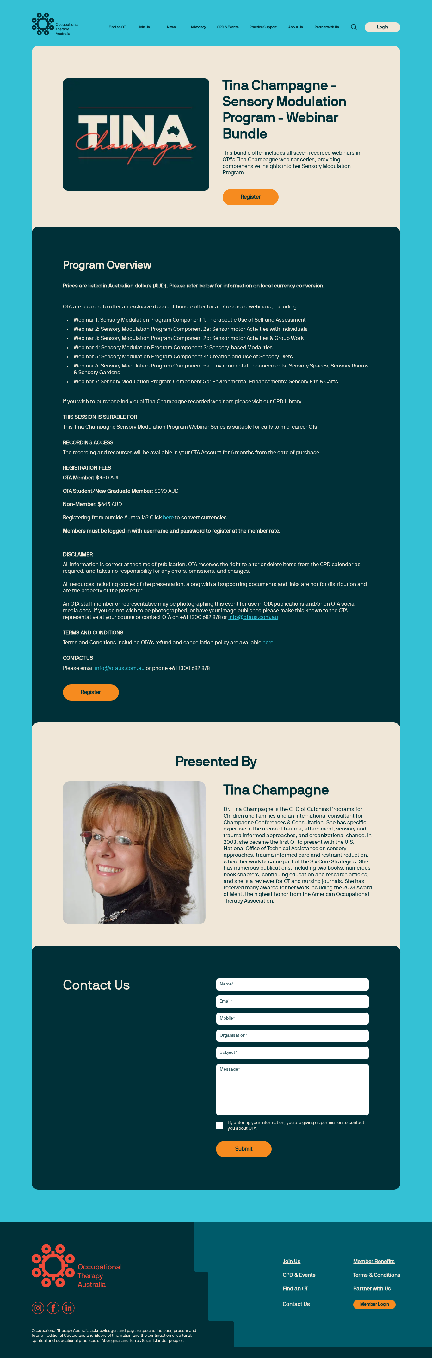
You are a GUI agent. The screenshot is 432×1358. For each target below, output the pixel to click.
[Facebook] (53, 1308)
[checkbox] (219, 1125)
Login (382, 27)
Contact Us (296, 1304)
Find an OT (117, 27)
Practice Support (263, 27)
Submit (244, 1149)
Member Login (374, 1304)
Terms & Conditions (376, 1275)
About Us (295, 27)
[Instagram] (38, 1308)
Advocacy (198, 27)
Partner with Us (327, 27)
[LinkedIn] (68, 1308)
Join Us (144, 27)
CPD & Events (228, 27)
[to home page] (55, 24)
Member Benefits (374, 1261)
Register (251, 197)
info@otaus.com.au (253, 617)
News (171, 27)
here (168, 517)
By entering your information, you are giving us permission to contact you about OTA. (296, 1125)
